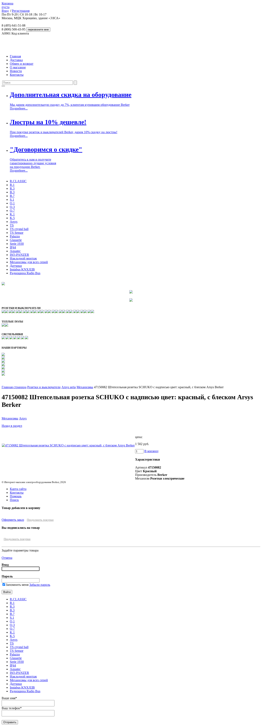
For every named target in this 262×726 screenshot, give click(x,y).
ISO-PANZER (19, 254)
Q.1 (12, 203)
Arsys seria (68, 387)
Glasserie (16, 240)
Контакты (17, 74)
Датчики (16, 265)
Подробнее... (19, 108)
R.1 (12, 185)
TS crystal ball (19, 229)
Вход (5, 10)
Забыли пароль (39, 584)
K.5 (12, 218)
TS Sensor (16, 232)
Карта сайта (18, 489)
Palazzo (15, 236)
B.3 (12, 192)
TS (12, 225)
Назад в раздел (12, 425)
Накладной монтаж (23, 258)
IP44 (13, 247)
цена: (138, 437)
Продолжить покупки (40, 519)
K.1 (12, 214)
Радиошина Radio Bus (25, 273)
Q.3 (12, 207)
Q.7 (12, 210)
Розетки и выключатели (44, 387)
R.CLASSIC (18, 181)
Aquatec (15, 251)
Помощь (15, 496)
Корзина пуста (7, 5)
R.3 (12, 188)
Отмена (7, 557)
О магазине (18, 67)
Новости (16, 71)
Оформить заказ (13, 519)
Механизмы (85, 387)
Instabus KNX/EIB (22, 269)
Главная (15, 56)
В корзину (151, 451)
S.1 (12, 199)
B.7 (12, 196)
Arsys (13, 221)
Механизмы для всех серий (29, 262)
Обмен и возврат (21, 63)
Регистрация (20, 10)
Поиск (14, 500)
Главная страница (14, 387)
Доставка (16, 60)
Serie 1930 (17, 243)
